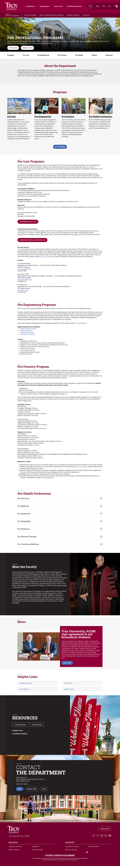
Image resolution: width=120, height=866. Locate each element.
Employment (35, 846)
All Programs (60, 147)
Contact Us (86, 15)
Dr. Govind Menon (81, 323)
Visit (103, 6)
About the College (30, 15)
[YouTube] (109, 835)
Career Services (69, 689)
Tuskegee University (27, 332)
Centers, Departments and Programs (51, 15)
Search (11, 6)
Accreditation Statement (72, 846)
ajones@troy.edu (23, 290)
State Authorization (93, 846)
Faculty (94, 55)
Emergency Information (15, 846)
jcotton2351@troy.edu (24, 280)
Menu (116, 6)
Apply (97, 6)
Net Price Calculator (37, 849)
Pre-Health (79, 55)
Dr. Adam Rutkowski (46, 256)
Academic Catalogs (26, 683)
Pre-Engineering (43, 55)
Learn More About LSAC (28, 222)
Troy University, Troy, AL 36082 (19, 836)
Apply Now (13, 48)
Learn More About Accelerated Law (32, 240)
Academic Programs (73, 15)
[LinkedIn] (105, 835)
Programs (10, 55)
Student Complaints (14, 849)
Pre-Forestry (62, 55)
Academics (30, 6)
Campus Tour (17, 730)
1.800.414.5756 (104, 829)
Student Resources (74, 6)
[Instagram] (101, 835)
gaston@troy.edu (23, 781)
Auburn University (26, 330)
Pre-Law (26, 55)
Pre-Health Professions (100, 117)
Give (109, 6)
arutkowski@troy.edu (24, 269)
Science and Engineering (12, 15)
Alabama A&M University (28, 329)
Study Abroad (24, 689)
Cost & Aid (58, 6)
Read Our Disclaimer (71, 849)
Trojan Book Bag (20, 724)
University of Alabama (27, 334)
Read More (67, 663)
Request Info (27, 48)
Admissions (44, 6)
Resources (109, 55)
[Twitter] (97, 835)
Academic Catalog (19, 733)
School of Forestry (81, 467)
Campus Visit (68, 683)
